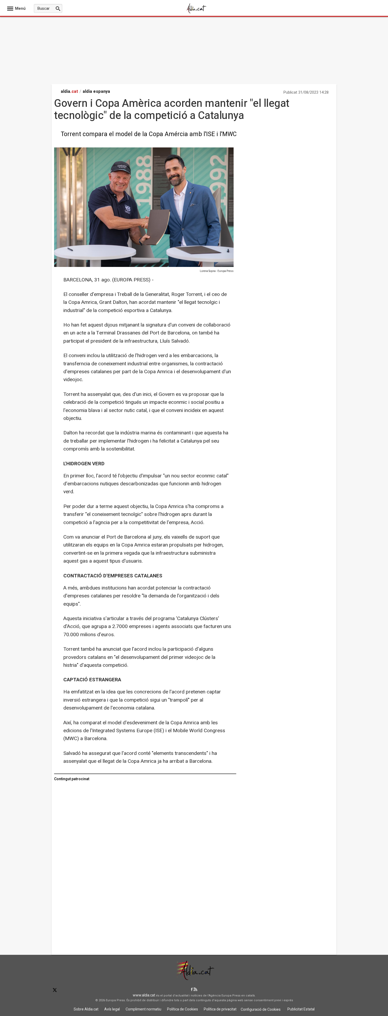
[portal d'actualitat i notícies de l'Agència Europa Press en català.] (196, 13)
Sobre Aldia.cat (86, 1009)
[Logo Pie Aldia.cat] (194, 978)
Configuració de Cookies (261, 1009)
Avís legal (112, 1009)
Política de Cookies (182, 1009)
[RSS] (195, 990)
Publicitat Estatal (301, 1009)
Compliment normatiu (143, 1009)
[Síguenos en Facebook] (192, 990)
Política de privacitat (220, 1009)
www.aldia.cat (144, 995)
